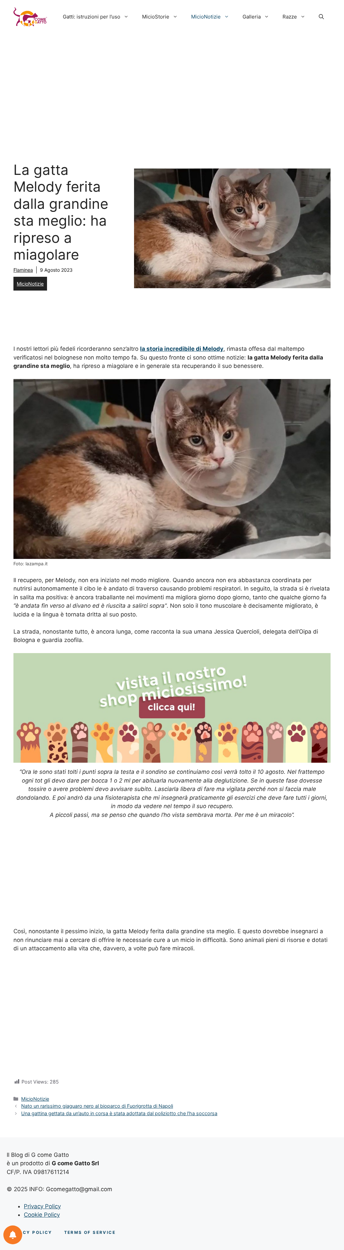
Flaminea (23, 270)
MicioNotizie (206, 16)
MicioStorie (155, 16)
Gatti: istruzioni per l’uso (91, 16)
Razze (290, 16)
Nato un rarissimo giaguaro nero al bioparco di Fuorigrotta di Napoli (97, 1106)
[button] (321, 17)
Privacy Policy (42, 1206)
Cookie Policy (42, 1214)
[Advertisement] (172, 84)
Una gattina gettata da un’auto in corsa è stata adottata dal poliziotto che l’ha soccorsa (119, 1113)
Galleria (252, 16)
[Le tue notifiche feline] (12, 1234)
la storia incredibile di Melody (181, 348)
